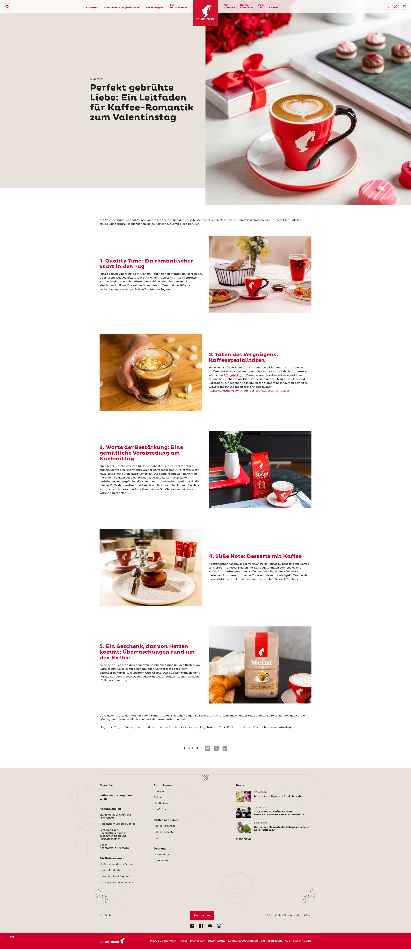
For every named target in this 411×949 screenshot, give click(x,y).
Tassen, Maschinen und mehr (118, 882)
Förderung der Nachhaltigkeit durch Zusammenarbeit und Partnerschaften (113, 834)
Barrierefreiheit (271, 940)
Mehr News (243, 839)
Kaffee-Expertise (164, 826)
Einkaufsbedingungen (243, 940)
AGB (287, 940)
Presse (183, 940)
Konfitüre (160, 809)
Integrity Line (302, 940)
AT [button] (404, 6)
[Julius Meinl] (7, 6)
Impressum (197, 940)
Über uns (261, 6)
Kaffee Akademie (246, 6)
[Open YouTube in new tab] (210, 926)
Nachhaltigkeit (155, 7)
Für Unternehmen (179, 6)
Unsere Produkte (110, 870)
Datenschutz (216, 940)
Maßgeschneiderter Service (117, 864)
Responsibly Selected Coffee (117, 824)
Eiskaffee (92, 7)
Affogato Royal (234, 375)
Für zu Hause (229, 6)
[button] (387, 6)
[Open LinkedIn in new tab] (192, 926)
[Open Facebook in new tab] (201, 926)
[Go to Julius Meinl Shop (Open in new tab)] (395, 6)
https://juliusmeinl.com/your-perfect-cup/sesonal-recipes (249, 390)
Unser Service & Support (115, 876)
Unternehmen (162, 854)
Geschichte (161, 860)
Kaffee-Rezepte (164, 832)
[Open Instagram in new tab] (219, 926)
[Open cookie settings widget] (12, 937)
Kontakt (274, 7)
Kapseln (159, 791)
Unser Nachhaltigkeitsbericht (114, 846)
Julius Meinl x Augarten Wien (121, 7)
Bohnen (158, 797)
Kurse (157, 838)
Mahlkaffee (161, 803)
